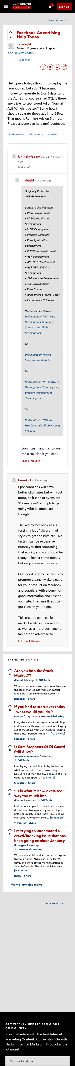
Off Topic (45, 680)
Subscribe (24, 59)
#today (52, 134)
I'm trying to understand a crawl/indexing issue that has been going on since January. (40, 835)
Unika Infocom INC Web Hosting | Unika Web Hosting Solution (42, 425)
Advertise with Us (57, 20)
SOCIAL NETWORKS (21, 53)
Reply (17, 876)
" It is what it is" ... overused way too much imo (38, 793)
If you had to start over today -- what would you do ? (40, 709)
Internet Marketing (52, 716)
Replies (19, 699)
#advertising (17, 134)
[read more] (58, 733)
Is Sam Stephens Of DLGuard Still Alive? (39, 749)
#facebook (36, 134)
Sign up (64, 6)
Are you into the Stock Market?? (33, 673)
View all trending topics (25, 884)
